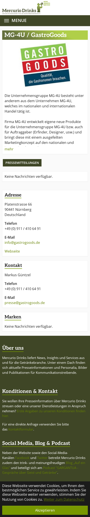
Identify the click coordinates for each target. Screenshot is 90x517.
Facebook (22, 457)
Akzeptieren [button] (45, 510)
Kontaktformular (20, 429)
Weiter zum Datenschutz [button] (64, 499)
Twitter (42, 457)
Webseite (12, 251)
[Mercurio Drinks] (42, 7)
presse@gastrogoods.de (25, 302)
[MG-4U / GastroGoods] (45, 65)
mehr (9, 149)
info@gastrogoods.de (22, 242)
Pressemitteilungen (22, 163)
